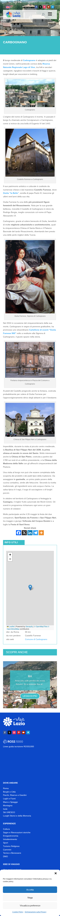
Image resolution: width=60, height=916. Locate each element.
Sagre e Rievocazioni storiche (16, 832)
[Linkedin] (29, 532)
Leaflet (11, 626)
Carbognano (29, 60)
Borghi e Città (9, 792)
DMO (5, 856)
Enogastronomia (10, 836)
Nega (30, 897)
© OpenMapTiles (40, 626)
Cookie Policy (17, 912)
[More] (41, 532)
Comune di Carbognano (36, 639)
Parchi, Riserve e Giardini (15, 795)
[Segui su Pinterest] (19, 732)
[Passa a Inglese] (8, 7)
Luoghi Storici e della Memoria (17, 816)
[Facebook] (18, 532)
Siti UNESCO (9, 812)
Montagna (7, 805)
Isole (5, 809)
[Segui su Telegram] (52, 6)
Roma (6, 788)
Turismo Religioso (11, 846)
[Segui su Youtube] (48, 6)
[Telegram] (35, 532)
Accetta (30, 889)
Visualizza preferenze (30, 905)
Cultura (6, 829)
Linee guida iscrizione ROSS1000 (18, 746)
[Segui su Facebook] (36, 6)
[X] (24, 532)
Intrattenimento (10, 839)
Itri (30, 676)
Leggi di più (30, 696)
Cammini (7, 849)
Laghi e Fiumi (9, 798)
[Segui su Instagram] (44, 6)
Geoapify (29, 626)
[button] (55, 873)
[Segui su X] (40, 6)
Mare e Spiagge (10, 802)
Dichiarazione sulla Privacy (35, 912)
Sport (5, 843)
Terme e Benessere (12, 853)
